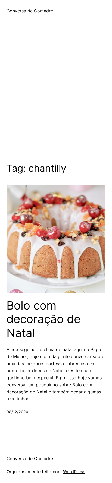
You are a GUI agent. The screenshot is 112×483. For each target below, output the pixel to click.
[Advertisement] (56, 100)
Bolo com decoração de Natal (43, 319)
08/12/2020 (17, 411)
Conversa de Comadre (30, 11)
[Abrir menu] (102, 11)
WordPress (74, 471)
